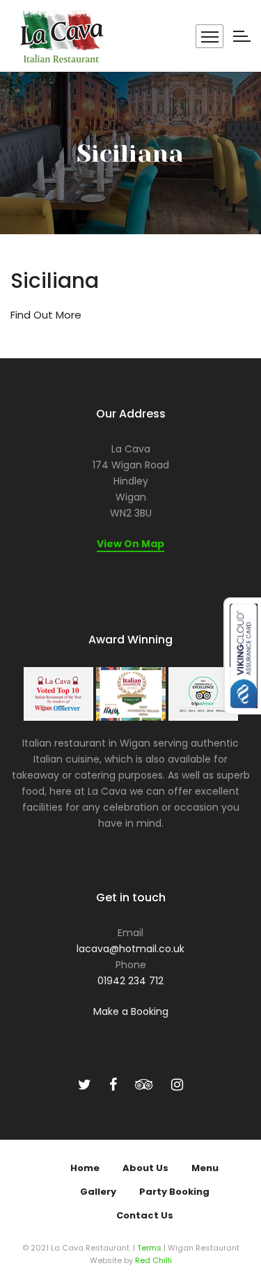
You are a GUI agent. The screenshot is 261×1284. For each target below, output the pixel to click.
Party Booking (174, 1191)
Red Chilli (153, 1260)
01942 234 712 (130, 981)
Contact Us (144, 1215)
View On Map (130, 544)
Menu (205, 1168)
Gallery (98, 1191)
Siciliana (54, 281)
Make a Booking (130, 1011)
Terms (149, 1247)
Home (85, 1168)
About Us (145, 1168)
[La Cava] (60, 36)
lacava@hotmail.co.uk (130, 949)
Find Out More (45, 314)
